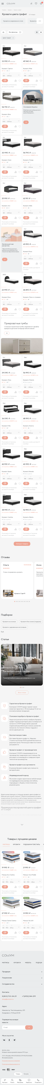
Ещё (2, 632)
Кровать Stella (27, 205)
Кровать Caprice (7, 68)
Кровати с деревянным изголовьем (14, 627)
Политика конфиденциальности (11, 1064)
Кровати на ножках (9, 621)
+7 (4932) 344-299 (29, 996)
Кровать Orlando (28, 380)
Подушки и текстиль (31, 844)
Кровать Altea (27, 68)
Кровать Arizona (28, 425)
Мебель (28, 962)
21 (8, 116)
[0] (41, 4)
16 (29, 70)
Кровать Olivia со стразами (32, 297)
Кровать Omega (28, 160)
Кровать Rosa (27, 251)
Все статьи (22, 692)
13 (8, 877)
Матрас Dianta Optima (9, 920)
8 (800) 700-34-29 (9, 996)
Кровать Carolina (7, 517)
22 (9, 70)
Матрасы (6, 844)
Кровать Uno (6, 205)
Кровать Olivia (6, 380)
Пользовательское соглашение (11, 1060)
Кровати (16, 844)
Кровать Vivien (6, 160)
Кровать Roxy (6, 297)
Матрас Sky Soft (28, 920)
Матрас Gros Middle (29, 875)
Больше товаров (22, 544)
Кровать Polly (6, 425)
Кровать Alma (6, 114)
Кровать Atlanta (28, 517)
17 (8, 382)
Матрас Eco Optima (8, 875)
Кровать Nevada (28, 471)
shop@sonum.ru (8, 999)
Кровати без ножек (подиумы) (31, 621)
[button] (14, 601)
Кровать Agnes (7, 471)
